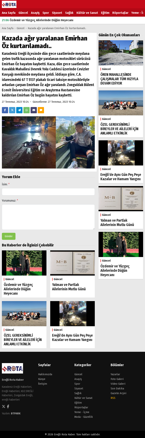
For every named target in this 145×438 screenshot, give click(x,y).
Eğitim (105, 13)
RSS (113, 398)
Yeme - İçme (81, 412)
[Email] (34, 110)
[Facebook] (5, 110)
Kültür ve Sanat (87, 13)
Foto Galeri (117, 379)
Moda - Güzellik (83, 417)
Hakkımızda (45, 374)
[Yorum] (41, 110)
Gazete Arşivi (118, 393)
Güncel (23, 13)
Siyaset (57, 13)
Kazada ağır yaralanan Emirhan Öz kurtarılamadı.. (57, 28)
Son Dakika (117, 388)
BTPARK (16, 413)
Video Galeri (118, 383)
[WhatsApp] (26, 110)
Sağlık (69, 13)
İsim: (6, 184)
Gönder (9, 236)
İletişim (42, 383)
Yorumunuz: (10, 200)
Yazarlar (115, 374)
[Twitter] (12, 110)
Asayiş (35, 13)
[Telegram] (19, 110)
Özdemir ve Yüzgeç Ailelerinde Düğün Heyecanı (37, 20)
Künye (41, 379)
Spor (45, 13)
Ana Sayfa (8, 13)
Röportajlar (120, 13)
